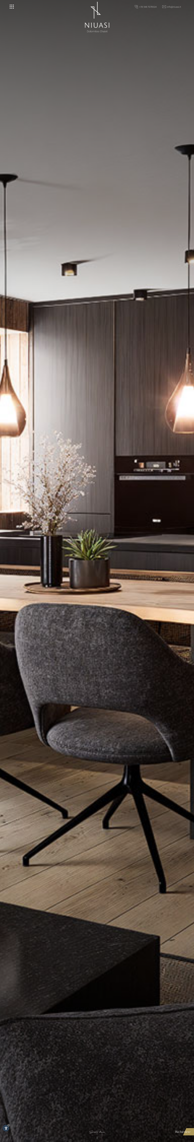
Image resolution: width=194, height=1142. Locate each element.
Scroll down (97, 1133)
